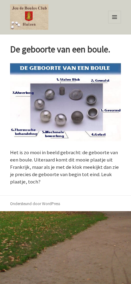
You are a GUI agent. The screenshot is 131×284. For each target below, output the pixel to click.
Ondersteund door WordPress (35, 203)
